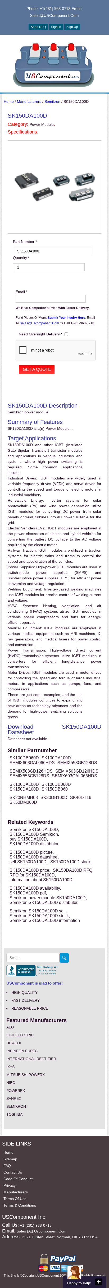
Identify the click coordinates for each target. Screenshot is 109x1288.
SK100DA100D (56, 758)
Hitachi (13, 1043)
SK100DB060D (24, 758)
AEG (10, 1027)
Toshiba (14, 1114)
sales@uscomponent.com (40, 323)
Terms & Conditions (19, 1205)
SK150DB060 (55, 789)
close (98, 1281)
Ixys (10, 1067)
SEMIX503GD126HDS (31, 771)
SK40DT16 (80, 797)
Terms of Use (14, 1199)
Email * (21, 292)
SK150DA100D (24, 789)
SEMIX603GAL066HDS (32, 762)
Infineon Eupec (22, 1051)
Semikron (52, 101)
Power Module (42, 124)
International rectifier (31, 1059)
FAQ (7, 1166)
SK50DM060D (23, 802)
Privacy (9, 1185)
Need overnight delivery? (40, 334)
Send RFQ (38, 27)
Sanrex (13, 1098)
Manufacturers (29, 101)
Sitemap (10, 1159)
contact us (12, 1172)
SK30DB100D (53, 797)
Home (9, 101)
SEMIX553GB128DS (77, 762)
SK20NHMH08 (24, 797)
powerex (15, 1090)
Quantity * (21, 258)
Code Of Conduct (18, 1179)
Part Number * (25, 241)
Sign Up (72, 27)
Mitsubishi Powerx (25, 1075)
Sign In (56, 27)
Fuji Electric (20, 1035)
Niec (10, 1083)
